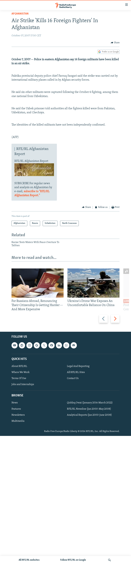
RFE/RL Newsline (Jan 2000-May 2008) (89, 409)
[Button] (115, 43)
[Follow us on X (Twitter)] (44, 345)
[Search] (109, 560)
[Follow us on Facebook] (51, 345)
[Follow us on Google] (37, 345)
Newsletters (18, 415)
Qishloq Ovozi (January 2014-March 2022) (90, 402)
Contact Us (73, 378)
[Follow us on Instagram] (29, 345)
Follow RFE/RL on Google (73, 560)
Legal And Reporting (78, 366)
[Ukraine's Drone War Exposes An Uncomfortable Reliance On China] (93, 283)
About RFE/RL (19, 366)
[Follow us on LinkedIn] (59, 345)
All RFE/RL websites (29, 560)
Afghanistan (20, 13)
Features (16, 409)
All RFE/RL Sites (76, 372)
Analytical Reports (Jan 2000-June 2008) (89, 415)
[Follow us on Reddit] (22, 345)
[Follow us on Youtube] (15, 345)
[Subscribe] (74, 345)
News (15, 402)
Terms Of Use (19, 378)
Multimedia (18, 421)
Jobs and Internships (23, 384)
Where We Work (21, 372)
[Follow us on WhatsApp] (66, 345)
